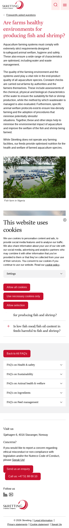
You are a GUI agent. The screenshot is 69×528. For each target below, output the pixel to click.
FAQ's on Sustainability (20, 374)
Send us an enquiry (18, 469)
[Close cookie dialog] (64, 219)
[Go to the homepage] (15, 505)
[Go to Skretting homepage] (13, 5)
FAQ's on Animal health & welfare (26, 383)
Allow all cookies (17, 287)
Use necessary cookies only (23, 296)
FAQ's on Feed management (22, 402)
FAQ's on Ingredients (18, 392)
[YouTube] (11, 494)
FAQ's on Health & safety (21, 364)
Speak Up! (18, 459)
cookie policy (52, 264)
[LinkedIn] (5, 494)
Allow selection (16, 305)
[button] (55, 5)
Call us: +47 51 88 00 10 (22, 476)
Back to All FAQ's (17, 353)
